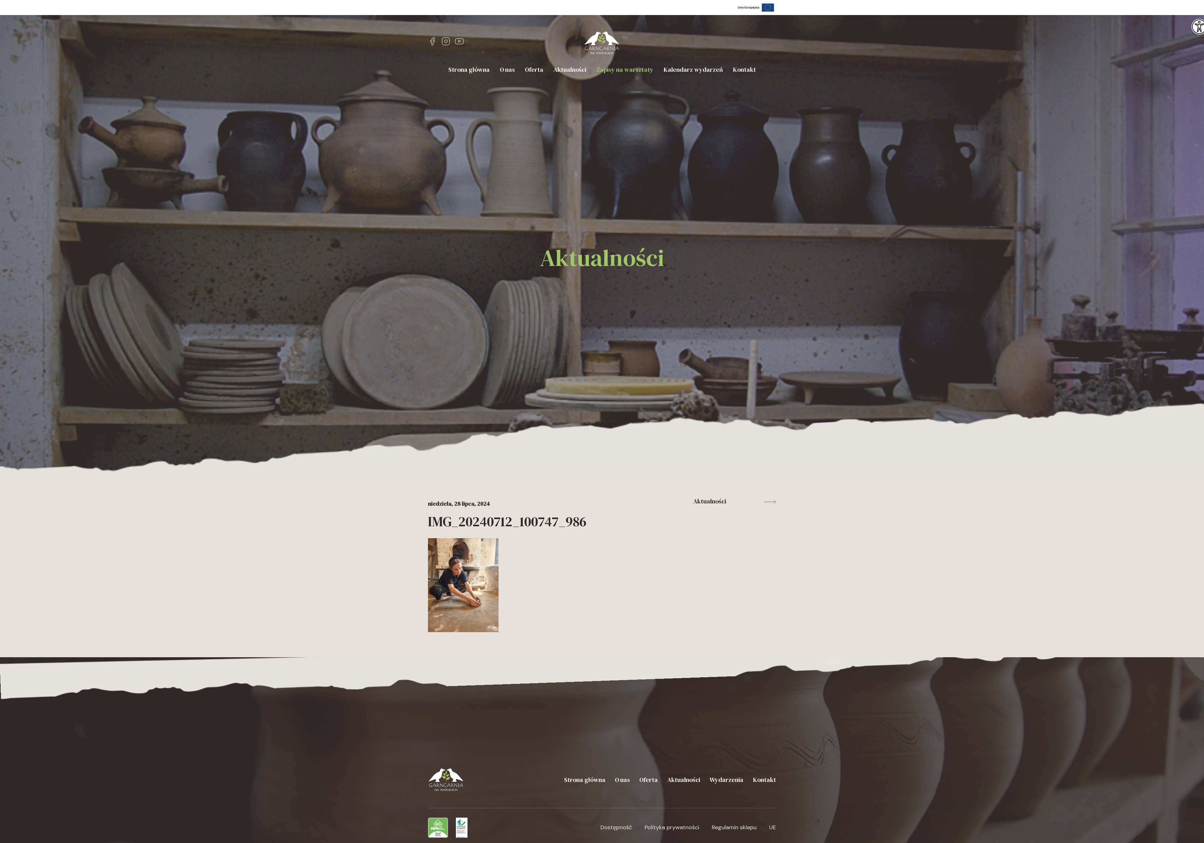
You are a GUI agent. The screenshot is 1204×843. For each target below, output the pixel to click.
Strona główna (469, 69)
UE (772, 827)
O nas (507, 69)
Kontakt (744, 69)
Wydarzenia (726, 779)
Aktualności (569, 69)
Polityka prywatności (672, 827)
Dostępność (616, 827)
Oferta (534, 69)
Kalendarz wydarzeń (693, 69)
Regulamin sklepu (734, 827)
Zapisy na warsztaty (624, 69)
